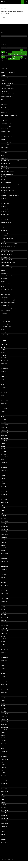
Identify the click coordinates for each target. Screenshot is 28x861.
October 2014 (4, 724)
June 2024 (3, 414)
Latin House (3, 233)
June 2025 (3, 382)
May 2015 (3, 705)
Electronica (3, 168)
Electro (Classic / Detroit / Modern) (9, 160)
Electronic (3, 166)
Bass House (3, 104)
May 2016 (3, 673)
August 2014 (4, 729)
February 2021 (4, 521)
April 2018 (3, 612)
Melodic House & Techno (6, 246)
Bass (2, 99)
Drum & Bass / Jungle (6, 150)
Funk (2, 179)
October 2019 (4, 564)
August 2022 (4, 473)
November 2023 (4, 432)
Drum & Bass (4, 147)
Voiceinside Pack (5, 326)
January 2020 (4, 556)
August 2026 (4, 344)
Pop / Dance (3, 273)
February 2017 (4, 649)
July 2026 (3, 347)
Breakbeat (3, 112)
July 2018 (3, 604)
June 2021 (3, 510)
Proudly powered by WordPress (7, 859)
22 (21, 56)
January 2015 (4, 716)
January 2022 (4, 491)
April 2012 (3, 804)
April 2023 (3, 451)
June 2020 (3, 542)
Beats (2, 107)
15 (21, 54)
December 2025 (4, 365)
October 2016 (4, 660)
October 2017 (4, 628)
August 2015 (4, 697)
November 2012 (4, 786)
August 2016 (4, 665)
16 (25, 54)
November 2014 (4, 721)
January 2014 (4, 748)
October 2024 (4, 403)
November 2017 (4, 625)
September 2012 (4, 791)
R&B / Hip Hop (4, 283)
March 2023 (3, 454)
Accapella (3, 77)
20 (14, 56)
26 (10, 58)
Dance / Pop (3, 128)
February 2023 (4, 456)
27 (14, 58)
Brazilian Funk (4, 110)
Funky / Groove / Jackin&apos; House (9, 184)
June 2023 (3, 446)
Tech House (3, 294)
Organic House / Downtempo (7, 267)
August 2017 (4, 633)
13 (14, 54)
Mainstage (3, 241)
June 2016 (3, 671)
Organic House (4, 265)
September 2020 (4, 534)
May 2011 (3, 834)
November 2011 (4, 818)
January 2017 (4, 652)
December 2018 (4, 590)
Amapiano (3, 91)
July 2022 (3, 475)
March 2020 (3, 550)
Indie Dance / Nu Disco (6, 217)
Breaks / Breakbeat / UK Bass (7, 115)
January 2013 (4, 780)
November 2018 (4, 593)
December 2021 (4, 494)
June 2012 (3, 799)
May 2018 (3, 609)
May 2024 (3, 416)
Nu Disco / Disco (5, 259)
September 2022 (4, 470)
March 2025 (3, 390)
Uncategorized (4, 321)
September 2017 (4, 630)
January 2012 (4, 812)
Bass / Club (3, 102)
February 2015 (4, 713)
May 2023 (3, 448)
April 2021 (3, 515)
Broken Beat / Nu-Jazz (6, 118)
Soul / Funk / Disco (5, 289)
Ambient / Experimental (6, 93)
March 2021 (3, 518)
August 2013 (4, 762)
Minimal (3, 249)
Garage (2, 193)
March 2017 (3, 646)
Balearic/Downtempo (6, 96)
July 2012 (3, 796)
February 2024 (4, 424)
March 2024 (3, 422)
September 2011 (4, 823)
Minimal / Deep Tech (5, 251)
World (2, 332)
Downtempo (4, 144)
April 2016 (3, 676)
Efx (1, 155)
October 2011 (4, 820)
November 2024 (4, 400)
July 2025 (3, 379)
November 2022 (4, 465)
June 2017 (3, 638)
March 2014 (3, 743)
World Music (4, 334)
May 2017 (3, 641)
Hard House (3, 198)
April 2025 (3, 387)
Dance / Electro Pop (5, 126)
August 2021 (4, 505)
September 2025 (4, 374)
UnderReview (4, 324)
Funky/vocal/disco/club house (7, 190)
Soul (2, 286)
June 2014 (3, 735)
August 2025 (4, 376)
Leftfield (3, 235)
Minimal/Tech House (5, 254)
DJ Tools (3, 139)
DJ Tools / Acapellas (5, 142)
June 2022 (3, 478)
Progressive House (5, 275)
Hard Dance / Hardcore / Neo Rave (9, 195)
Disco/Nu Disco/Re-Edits (6, 136)
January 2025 (4, 395)
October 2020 (4, 531)
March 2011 (3, 839)
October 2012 (4, 788)
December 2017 (4, 622)
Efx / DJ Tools (4, 158)
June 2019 (3, 574)
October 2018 (4, 596)
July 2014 (3, 732)
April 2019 (3, 580)
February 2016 (4, 681)
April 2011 (3, 837)
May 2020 (3, 545)
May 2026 (3, 352)
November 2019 (4, 561)
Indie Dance (3, 214)
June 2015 (3, 703)
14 (17, 54)
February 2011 (4, 842)
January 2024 (4, 427)
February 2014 (4, 746)
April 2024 (3, 419)
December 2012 (4, 783)
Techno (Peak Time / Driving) (7, 300)
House (2, 209)
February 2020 (4, 553)
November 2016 (4, 657)
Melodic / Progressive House (7, 243)
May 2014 (3, 737)
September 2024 (4, 406)
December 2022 (4, 462)
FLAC (2, 176)
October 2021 (4, 499)
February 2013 (4, 778)
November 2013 (4, 754)
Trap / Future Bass (5, 310)
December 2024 (4, 398)
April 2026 (3, 355)
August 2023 (4, 440)
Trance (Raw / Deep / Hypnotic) (8, 308)
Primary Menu (26, 2)
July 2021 (3, 507)
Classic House (4, 123)
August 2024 (4, 408)
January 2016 (4, 684)
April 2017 (3, 644)
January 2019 (4, 588)
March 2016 (3, 679)
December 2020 (4, 526)
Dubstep (3, 152)
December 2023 (4, 430)
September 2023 (4, 438)
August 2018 (4, 601)
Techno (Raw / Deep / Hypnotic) (8, 302)
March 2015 (3, 711)
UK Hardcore (4, 318)
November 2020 (4, 529)
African (2, 80)
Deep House (3, 134)
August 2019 (4, 569)
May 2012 (3, 802)
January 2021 (4, 523)
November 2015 (4, 689)
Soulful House (4, 292)
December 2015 (4, 687)
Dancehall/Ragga (5, 131)
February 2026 (4, 360)
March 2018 (3, 614)
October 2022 (4, 467)
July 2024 (3, 411)
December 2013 (4, 751)
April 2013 (3, 772)
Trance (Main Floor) (5, 305)
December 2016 (4, 655)
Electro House (4, 163)
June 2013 (3, 767)
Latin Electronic (4, 230)
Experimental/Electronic (6, 174)
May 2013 (3, 770)
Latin (2, 227)
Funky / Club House (5, 182)
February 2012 (4, 810)
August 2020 (4, 537)
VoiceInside (4, 2)
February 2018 (4, 617)
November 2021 (4, 497)
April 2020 (3, 547)
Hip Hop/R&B (4, 203)
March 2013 (3, 775)
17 (2, 56)
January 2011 (4, 845)
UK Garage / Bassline (5, 316)
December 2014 (4, 719)
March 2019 (3, 582)
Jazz (2, 225)
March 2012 (3, 807)
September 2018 (4, 598)
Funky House (4, 187)
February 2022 (4, 489)
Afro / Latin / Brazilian (6, 83)
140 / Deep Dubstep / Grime (7, 72)
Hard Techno (4, 201)
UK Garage (3, 313)
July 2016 (3, 668)
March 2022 (3, 486)
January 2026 (4, 363)
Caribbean (3, 120)
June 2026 (3, 349)
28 (17, 58)
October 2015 (4, 692)
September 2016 (4, 663)
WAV (2, 329)
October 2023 (4, 435)
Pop (2, 270)
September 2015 (4, 695)
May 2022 (3, 481)
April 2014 (3, 740)
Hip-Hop (3, 206)
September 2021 (4, 502)
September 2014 (4, 727)
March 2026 (3, 357)
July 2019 (3, 572)
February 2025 (4, 392)
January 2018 (4, 620)
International (4, 219)
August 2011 (4, 826)
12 (10, 54)
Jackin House (4, 222)
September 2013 (4, 759)
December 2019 (4, 558)
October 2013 (4, 756)
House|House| (4, 211)
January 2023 (4, 459)
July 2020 (3, 539)
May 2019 (3, 577)
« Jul (2, 63)
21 (17, 56)
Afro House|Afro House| (6, 88)
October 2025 (4, 371)
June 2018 (3, 606)
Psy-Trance (3, 278)
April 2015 (3, 708)
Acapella (3, 75)
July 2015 (3, 700)
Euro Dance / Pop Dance (6, 171)
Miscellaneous (4, 257)
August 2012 (4, 794)
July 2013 (3, 764)
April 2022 (3, 483)
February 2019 (4, 585)
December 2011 (4, 815)
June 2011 (3, 831)
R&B (2, 281)
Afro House (3, 85)
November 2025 (4, 368)
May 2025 (3, 384)
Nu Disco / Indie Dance (6, 262)
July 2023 (3, 443)
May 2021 (3, 513)
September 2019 (4, 566)
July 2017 (3, 636)
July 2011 (3, 828)
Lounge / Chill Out (5, 238)
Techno (2, 297)
